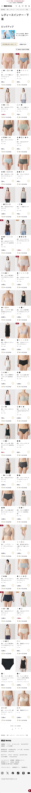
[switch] (13, 81)
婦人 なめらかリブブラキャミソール (7, 109)
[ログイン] (19, 5)
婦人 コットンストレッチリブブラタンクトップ (23, 241)
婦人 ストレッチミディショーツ (7, 141)
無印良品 (3, 9)
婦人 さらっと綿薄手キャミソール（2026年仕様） (23, 512)
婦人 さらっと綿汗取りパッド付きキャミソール (7, 645)
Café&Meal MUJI (12, 749)
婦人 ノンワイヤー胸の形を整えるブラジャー (7, 311)
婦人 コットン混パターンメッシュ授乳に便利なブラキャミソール (23, 678)
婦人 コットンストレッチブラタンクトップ (7, 580)
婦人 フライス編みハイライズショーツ (7, 76)
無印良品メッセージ (20, 760)
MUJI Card (16, 754)
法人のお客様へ (4, 756)
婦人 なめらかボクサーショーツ (23, 143)
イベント (8, 744)
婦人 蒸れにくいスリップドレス (7, 344)
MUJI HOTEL (11, 751)
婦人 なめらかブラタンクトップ (7, 208)
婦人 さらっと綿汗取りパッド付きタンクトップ (23, 311)
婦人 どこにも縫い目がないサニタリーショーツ (7, 512)
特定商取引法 (24, 767)
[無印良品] (6, 740)
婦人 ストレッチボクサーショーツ (23, 176)
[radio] (2, 70)
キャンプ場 (19, 749)
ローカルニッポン (16, 744)
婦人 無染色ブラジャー (23, 711)
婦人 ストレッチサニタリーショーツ (23, 445)
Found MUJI (26, 749)
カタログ (10, 754)
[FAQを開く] (26, 5)
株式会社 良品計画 (14, 762)
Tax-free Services (13, 756)
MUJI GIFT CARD (23, 754)
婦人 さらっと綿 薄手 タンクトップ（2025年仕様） (7, 446)
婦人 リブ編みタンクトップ (23, 208)
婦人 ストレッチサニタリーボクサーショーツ (23, 479)
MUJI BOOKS (4, 751)
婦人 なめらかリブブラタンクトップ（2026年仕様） (7, 243)
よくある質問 (9, 746)
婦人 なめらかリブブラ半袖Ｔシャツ (23, 613)
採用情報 (12, 760)
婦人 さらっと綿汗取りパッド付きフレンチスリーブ (7, 278)
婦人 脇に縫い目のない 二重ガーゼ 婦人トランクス (23, 547)
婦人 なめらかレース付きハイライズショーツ (7, 176)
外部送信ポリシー (16, 767)
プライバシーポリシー (6, 767)
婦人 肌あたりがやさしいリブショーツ (23, 580)
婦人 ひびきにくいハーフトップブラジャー (23, 344)
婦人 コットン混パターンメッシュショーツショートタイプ (7, 678)
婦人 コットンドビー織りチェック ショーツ (7, 712)
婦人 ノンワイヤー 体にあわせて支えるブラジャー (23, 411)
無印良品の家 (4, 749)
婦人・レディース (10, 9)
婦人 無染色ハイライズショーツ (23, 645)
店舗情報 (3, 744)
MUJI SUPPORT (24, 744)
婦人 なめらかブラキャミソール (7, 479)
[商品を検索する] (16, 5)
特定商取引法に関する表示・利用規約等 (9, 764)
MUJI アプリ (4, 754)
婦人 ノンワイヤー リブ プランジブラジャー (7, 546)
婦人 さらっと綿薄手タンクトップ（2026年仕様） (7, 377)
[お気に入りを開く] (22, 5)
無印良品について (5, 762)
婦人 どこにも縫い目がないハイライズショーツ (23, 376)
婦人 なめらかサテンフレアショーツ (7, 613)
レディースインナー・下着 (22, 9)
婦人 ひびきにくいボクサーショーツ (23, 279)
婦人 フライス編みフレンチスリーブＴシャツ (23, 109)
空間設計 (3, 746)
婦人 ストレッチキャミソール (7, 411)
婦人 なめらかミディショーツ (23, 76)
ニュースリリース (5, 760)
